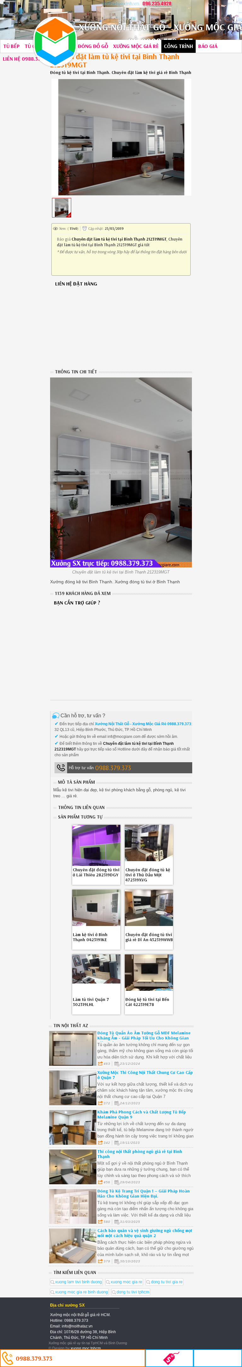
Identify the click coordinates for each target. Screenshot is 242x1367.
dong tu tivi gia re (166, 1281)
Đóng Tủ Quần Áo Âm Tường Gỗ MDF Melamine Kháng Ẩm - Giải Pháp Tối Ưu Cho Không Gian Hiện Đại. (144, 1038)
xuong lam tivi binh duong (78, 1281)
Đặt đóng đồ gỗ (87, 46)
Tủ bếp (11, 46)
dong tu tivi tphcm (133, 1292)
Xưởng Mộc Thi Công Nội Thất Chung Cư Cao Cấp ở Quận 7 (145, 1075)
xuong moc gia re (126, 1281)
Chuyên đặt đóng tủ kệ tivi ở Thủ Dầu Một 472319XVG (147, 874)
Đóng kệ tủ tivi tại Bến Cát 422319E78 (147, 1002)
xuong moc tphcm (86, 1348)
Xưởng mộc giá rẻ (136, 46)
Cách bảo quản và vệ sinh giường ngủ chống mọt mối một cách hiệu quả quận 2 (144, 1233)
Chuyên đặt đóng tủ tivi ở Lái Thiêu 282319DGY (96, 872)
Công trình (178, 46)
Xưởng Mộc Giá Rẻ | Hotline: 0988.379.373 (55, 42)
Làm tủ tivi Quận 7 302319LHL (91, 1002)
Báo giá (207, 46)
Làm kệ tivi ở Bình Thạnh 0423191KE (90, 937)
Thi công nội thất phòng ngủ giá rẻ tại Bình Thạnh (139, 1154)
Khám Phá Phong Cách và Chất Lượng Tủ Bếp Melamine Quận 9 (141, 1114)
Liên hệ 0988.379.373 (28, 58)
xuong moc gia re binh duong (81, 1292)
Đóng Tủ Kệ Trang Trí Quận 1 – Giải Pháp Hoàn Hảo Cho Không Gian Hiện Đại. (143, 1193)
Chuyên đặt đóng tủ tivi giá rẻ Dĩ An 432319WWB (149, 937)
